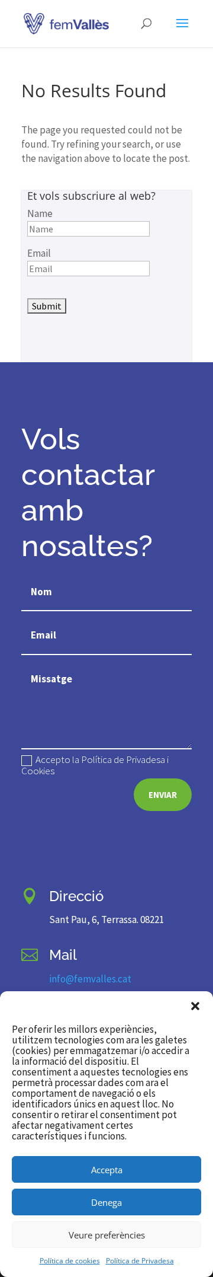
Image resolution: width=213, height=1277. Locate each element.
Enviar (163, 794)
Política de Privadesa (140, 1261)
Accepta (106, 1170)
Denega (106, 1202)
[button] (195, 1006)
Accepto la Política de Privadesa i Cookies (95, 765)
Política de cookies (70, 1261)
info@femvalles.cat (90, 978)
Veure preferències (107, 1235)
